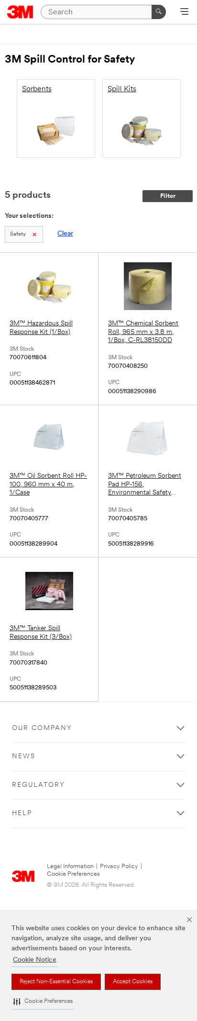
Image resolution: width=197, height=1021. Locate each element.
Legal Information (70, 866)
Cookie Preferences (73, 874)
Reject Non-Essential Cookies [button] (56, 982)
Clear (65, 233)
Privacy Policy (119, 866)
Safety (18, 234)
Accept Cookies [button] (133, 982)
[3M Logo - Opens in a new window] (20, 12)
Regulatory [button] (38, 785)
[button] (43, 1002)
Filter (167, 196)
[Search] (159, 12)
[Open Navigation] (184, 12)
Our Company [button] (42, 728)
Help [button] (22, 813)
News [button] (23, 756)
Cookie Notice (34, 960)
